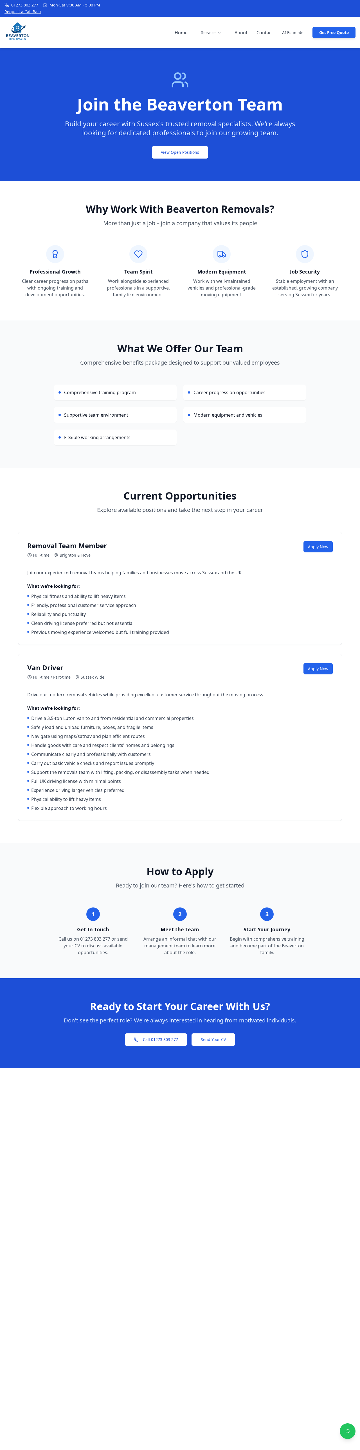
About (241, 33)
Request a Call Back (22, 11)
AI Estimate (292, 32)
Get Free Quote (334, 32)
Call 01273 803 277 (160, 1039)
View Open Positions (180, 152)
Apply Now (318, 546)
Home (181, 33)
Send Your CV (213, 1039)
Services (209, 32)
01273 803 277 (24, 5)
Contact (264, 33)
